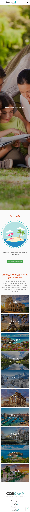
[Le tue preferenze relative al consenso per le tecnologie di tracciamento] (27, 509)
